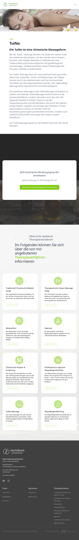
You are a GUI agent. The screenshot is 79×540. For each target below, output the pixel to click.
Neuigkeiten (6, 497)
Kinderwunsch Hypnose (62, 520)
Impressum (32, 492)
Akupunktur (58, 504)
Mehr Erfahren (12, 305)
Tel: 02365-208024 (8, 475)
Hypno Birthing (59, 523)
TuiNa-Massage (59, 507)
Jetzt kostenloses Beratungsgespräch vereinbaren (39, 187)
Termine (5, 501)
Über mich (6, 492)
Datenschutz (32, 497)
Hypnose (57, 516)
